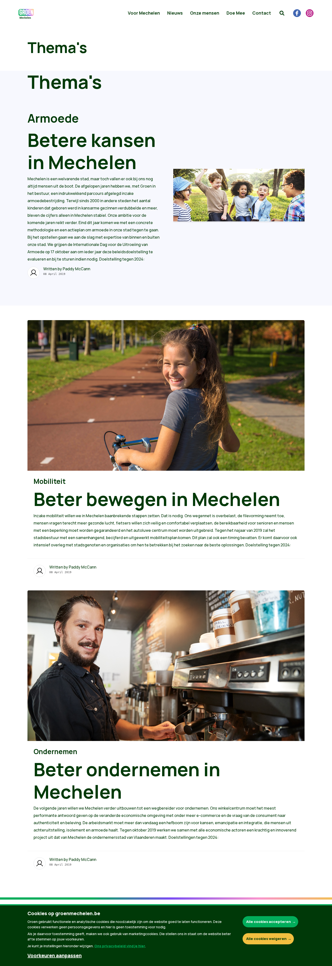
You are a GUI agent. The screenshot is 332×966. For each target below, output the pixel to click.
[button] (282, 13)
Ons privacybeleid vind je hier (119, 946)
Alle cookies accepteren (268, 921)
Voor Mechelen (144, 13)
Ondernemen (55, 751)
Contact (261, 13)
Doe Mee (236, 13)
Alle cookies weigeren (266, 938)
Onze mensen (204, 13)
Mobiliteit (50, 481)
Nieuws (175, 13)
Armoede (53, 118)
